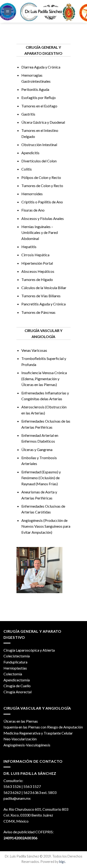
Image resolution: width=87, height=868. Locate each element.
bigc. (62, 862)
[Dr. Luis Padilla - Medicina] (43, 11)
